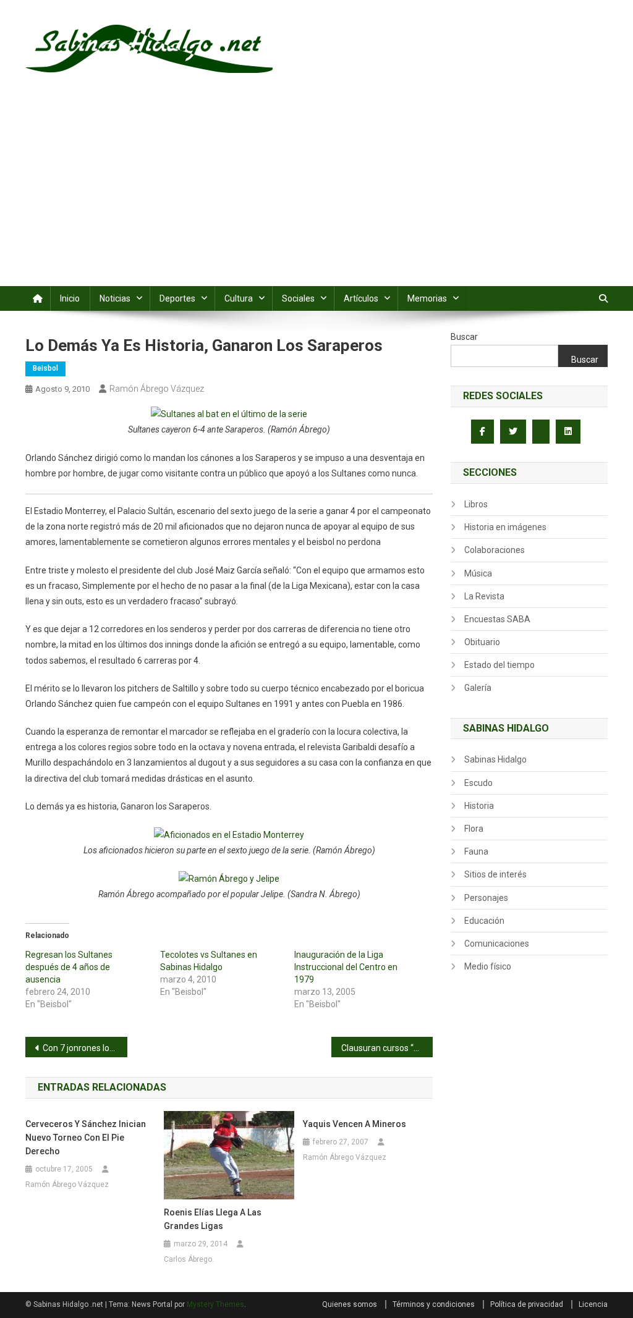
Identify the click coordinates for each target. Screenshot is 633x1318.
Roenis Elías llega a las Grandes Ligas (212, 1219)
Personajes (486, 898)
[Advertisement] (316, 193)
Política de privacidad (526, 1304)
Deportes (177, 298)
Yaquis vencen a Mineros (354, 1124)
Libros (476, 504)
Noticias (115, 298)
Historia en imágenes (505, 527)
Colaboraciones (494, 550)
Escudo (478, 783)
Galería (477, 688)
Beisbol (45, 368)
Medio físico (487, 966)
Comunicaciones (496, 943)
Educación (484, 921)
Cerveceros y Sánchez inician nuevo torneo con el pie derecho (85, 1137)
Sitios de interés (495, 874)
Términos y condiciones (434, 1304)
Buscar (464, 337)
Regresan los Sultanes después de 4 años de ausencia (69, 967)
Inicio (70, 298)
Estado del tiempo (499, 665)
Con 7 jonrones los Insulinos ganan (85, 1048)
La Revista (484, 596)
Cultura (238, 298)
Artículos (361, 298)
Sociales (298, 298)
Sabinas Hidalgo (495, 759)
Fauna (476, 851)
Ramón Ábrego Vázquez (156, 389)
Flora (473, 829)
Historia (479, 806)
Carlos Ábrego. (189, 1259)
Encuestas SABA (497, 619)
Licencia (593, 1304)
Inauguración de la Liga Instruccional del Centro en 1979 (345, 967)
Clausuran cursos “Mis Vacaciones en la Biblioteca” (387, 1048)
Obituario (482, 642)
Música (478, 573)
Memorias (427, 298)
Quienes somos (349, 1304)
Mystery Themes (215, 1304)
